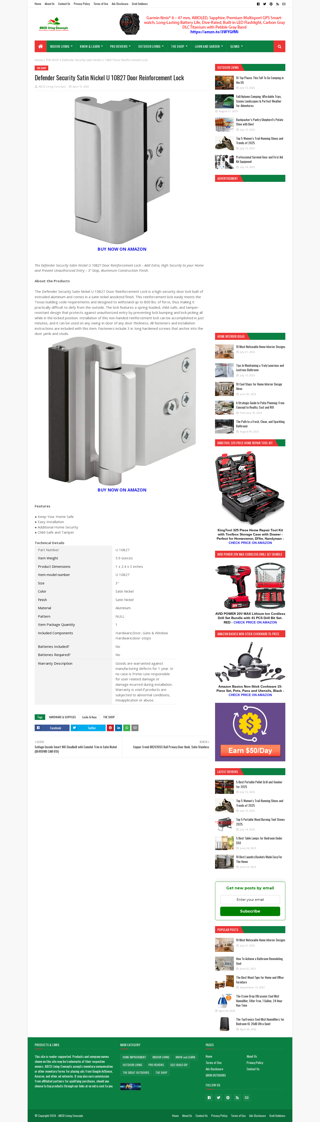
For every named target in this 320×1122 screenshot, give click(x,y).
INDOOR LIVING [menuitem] (59, 46)
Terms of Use (100, 4)
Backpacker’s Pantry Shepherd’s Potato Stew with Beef (259, 122)
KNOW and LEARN (185, 1057)
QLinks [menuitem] (235, 46)
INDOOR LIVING (161, 1057)
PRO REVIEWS (156, 1065)
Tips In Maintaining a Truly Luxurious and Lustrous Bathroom (260, 367)
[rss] (277, 4)
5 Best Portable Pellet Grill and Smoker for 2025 (259, 784)
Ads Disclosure (120, 4)
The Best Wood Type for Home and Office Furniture (260, 979)
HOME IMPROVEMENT (134, 1057)
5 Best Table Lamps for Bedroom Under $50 (259, 840)
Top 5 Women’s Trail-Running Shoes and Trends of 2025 (259, 140)
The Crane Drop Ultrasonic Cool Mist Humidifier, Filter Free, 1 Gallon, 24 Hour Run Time (259, 1001)
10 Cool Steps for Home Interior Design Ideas (259, 386)
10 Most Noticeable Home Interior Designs (260, 346)
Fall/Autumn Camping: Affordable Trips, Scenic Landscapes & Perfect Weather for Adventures (259, 101)
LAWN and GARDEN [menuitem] (207, 46)
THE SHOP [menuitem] (177, 46)
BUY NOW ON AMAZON (121, 249)
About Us (50, 4)
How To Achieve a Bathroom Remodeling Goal (259, 961)
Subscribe (250, 911)
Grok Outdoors (140, 4)
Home (38, 4)
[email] (283, 4)
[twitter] (264, 4)
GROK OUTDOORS (216, 1075)
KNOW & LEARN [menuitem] (90, 46)
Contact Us (64, 4)
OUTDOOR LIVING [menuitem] (149, 46)
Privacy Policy (82, 4)
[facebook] (258, 4)
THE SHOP (52, 60)
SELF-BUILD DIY (178, 1065)
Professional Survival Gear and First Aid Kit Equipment (259, 159)
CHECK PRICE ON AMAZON (250, 543)
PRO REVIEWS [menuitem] (118, 46)
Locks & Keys (89, 717)
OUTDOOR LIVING (132, 1065)
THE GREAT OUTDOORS (136, 1072)
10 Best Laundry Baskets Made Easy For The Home (259, 859)
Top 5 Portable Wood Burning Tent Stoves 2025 (260, 821)
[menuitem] (41, 46)
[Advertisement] (250, 257)
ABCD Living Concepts (52, 86)
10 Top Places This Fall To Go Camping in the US (260, 80)
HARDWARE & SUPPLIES (62, 717)
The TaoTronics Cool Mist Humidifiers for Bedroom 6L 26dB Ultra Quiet (260, 1021)
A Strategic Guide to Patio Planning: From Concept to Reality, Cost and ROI (260, 405)
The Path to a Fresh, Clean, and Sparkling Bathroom (260, 424)
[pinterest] (271, 4)
